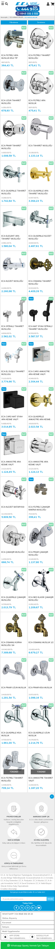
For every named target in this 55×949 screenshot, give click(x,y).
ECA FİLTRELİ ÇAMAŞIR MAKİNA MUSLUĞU (39, 508)
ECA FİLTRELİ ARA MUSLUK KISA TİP (9, 56)
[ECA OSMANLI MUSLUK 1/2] (41, 625)
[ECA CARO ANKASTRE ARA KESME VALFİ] (41, 354)
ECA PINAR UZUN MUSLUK (13, 687)
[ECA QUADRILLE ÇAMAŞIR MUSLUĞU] (14, 580)
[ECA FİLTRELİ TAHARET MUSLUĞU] (41, 38)
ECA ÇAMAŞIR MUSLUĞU (13, 552)
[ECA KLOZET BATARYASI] (14, 490)
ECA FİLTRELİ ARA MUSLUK (37, 101)
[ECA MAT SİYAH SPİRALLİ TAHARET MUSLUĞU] (41, 309)
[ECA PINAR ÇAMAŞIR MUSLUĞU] (41, 535)
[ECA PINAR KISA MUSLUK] (41, 670)
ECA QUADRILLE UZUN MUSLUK (39, 734)
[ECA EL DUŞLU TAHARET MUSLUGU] (14, 354)
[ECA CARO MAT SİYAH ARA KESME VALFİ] (14, 400)
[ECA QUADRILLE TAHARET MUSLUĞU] (14, 174)
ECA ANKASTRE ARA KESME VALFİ (11, 463)
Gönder (50, 899)
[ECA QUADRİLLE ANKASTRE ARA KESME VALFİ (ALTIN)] (41, 400)
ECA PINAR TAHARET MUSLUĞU (11, 147)
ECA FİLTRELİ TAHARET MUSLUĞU (39, 56)
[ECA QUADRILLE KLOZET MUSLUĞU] (41, 219)
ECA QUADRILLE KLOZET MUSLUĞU (40, 237)
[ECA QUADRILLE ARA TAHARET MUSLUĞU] (41, 174)
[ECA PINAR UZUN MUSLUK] (14, 670)
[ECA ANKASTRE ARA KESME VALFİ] (14, 445)
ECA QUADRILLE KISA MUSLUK (11, 734)
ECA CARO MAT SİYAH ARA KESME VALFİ (12, 418)
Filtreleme (14, 22)
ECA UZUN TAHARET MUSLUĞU (11, 101)
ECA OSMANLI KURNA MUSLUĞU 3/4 (11, 643)
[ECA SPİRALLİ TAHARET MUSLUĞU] (14, 309)
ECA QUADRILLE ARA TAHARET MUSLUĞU (38, 192)
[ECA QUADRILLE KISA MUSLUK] (14, 716)
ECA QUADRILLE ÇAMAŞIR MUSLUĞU (13, 598)
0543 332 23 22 (26, 914)
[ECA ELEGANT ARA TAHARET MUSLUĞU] (14, 219)
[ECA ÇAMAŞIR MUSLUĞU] (14, 535)
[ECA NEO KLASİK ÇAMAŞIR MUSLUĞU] (41, 580)
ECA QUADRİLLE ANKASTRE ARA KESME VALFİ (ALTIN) (39, 418)
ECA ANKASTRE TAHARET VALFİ (41, 779)
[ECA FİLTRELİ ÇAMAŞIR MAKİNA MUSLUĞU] (41, 490)
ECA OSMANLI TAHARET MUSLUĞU (40, 282)
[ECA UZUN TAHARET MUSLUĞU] (14, 83)
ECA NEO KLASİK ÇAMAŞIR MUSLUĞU (41, 598)
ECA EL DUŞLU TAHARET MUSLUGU (13, 372)
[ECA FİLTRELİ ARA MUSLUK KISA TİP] (14, 38)
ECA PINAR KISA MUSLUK (40, 687)
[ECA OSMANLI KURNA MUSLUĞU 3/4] (14, 625)
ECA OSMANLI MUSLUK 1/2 (41, 642)
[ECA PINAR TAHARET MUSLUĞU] (14, 129)
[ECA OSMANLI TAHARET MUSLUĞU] (41, 264)
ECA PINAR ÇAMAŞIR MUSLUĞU (38, 553)
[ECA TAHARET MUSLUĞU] (41, 129)
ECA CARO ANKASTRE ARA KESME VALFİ (39, 372)
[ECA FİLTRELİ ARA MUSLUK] (41, 83)
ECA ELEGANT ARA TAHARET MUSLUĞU (10, 237)
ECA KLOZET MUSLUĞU (12, 281)
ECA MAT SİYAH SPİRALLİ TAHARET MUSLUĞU (40, 327)
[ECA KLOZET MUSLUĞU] (14, 264)
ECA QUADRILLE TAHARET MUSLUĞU (13, 192)
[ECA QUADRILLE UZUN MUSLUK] (41, 716)
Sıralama (41, 22)
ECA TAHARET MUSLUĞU (40, 145)
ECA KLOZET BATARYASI (12, 507)
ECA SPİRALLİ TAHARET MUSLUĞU (12, 327)
